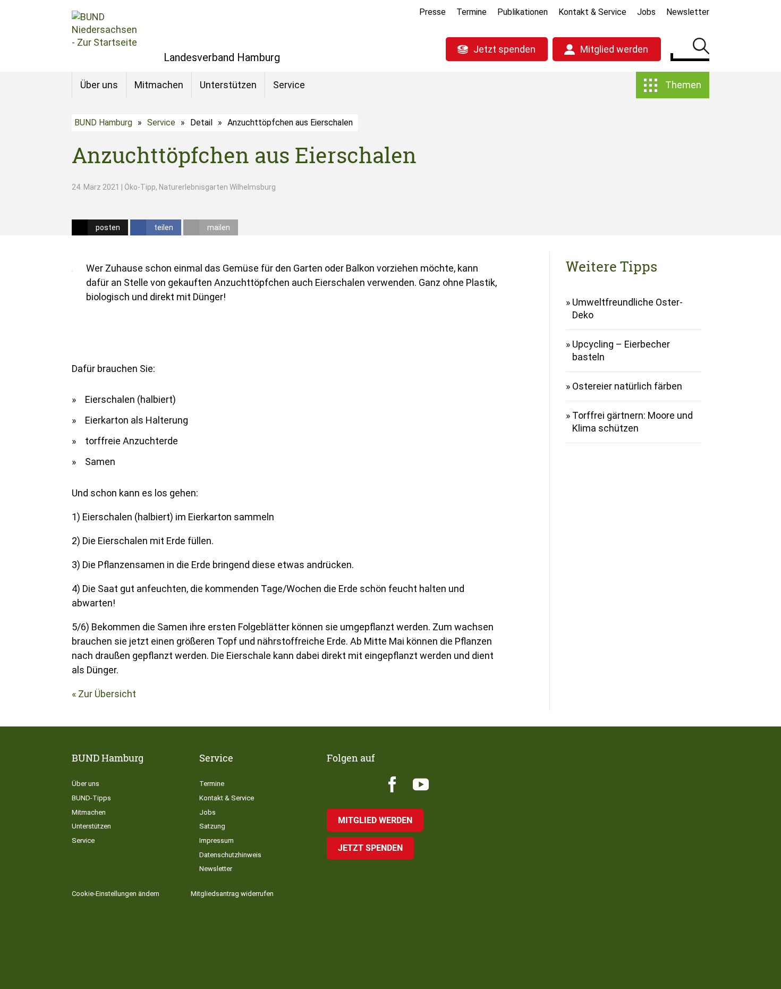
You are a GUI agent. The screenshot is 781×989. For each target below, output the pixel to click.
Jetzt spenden (504, 49)
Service (289, 84)
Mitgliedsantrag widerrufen (232, 894)
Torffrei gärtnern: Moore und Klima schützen (632, 422)
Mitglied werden (614, 49)
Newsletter (687, 12)
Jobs (646, 12)
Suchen (701, 48)
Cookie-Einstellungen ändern (115, 894)
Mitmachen (158, 84)
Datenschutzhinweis (230, 855)
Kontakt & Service (592, 12)
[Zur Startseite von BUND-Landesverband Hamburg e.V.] (104, 36)
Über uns (99, 84)
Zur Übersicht (107, 693)
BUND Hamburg (103, 122)
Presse (432, 12)
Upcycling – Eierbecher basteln (621, 350)
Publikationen (522, 12)
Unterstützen (228, 84)
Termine (471, 12)
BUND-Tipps (91, 798)
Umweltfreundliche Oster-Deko (627, 308)
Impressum (216, 840)
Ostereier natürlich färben (627, 386)
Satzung (212, 826)
